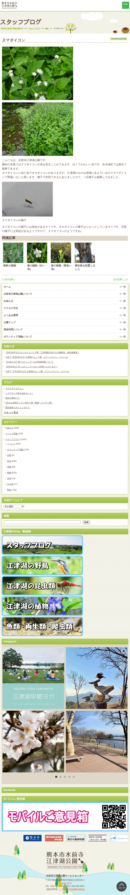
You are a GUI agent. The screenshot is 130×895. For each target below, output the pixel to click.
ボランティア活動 (15, 449)
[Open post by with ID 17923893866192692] (96, 678)
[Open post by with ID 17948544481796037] (33, 741)
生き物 (10, 484)
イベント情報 (11, 433)
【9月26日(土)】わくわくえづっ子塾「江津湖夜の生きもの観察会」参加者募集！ (42, 352)
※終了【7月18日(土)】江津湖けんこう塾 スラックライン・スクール (37, 371)
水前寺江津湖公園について (18, 293)
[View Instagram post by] (61, 705)
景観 (9, 467)
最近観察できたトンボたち (17, 407)
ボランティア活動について (18, 336)
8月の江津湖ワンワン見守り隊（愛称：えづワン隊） (29, 403)
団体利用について (13, 329)
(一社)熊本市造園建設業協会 (72, 889)
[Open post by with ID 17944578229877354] (96, 741)
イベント (11, 444)
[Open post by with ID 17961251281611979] (33, 678)
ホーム (7, 286)
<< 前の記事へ (8, 279)
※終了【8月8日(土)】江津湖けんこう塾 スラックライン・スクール (36, 357)
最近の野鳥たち (12, 398)
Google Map (65, 883)
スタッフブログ (12, 439)
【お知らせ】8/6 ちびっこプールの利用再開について (29, 362)
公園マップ (10, 322)
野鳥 (9, 490)
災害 (9, 478)
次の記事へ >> (120, 279)
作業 (9, 455)
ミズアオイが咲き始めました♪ (19, 393)
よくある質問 (11, 315)
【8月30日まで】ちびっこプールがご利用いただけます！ (31, 367)
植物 (9, 472)
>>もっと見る (11, 412)
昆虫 (9, 461)
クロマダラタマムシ (14, 388)
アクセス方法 (11, 308)
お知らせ (8, 301)
